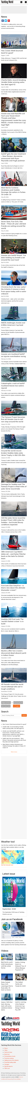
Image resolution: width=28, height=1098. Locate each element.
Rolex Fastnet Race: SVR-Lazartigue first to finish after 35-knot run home (7, 986)
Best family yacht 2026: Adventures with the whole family (7, 965)
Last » (17, 706)
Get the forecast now (7, 865)
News (4, 720)
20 (6, 706)
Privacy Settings (17, 1079)
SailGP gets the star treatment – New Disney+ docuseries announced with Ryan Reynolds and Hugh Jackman (14, 740)
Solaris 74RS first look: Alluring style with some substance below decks (6, 1006)
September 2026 (9, 909)
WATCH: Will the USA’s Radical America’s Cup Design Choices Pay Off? (20, 1006)
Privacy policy (10, 1079)
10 (2, 706)
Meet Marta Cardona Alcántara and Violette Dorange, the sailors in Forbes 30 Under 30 (14, 746)
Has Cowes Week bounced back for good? (14, 724)
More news (14, 752)
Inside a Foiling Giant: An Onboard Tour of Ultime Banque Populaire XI (20, 966)
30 (9, 706)
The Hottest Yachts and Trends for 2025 (20, 984)
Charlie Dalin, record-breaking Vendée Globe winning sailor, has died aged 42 (13, 727)
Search (24, 715)
